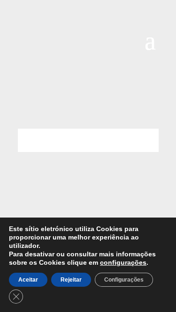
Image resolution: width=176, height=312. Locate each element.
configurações (123, 262)
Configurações (124, 279)
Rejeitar (71, 279)
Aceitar (28, 279)
